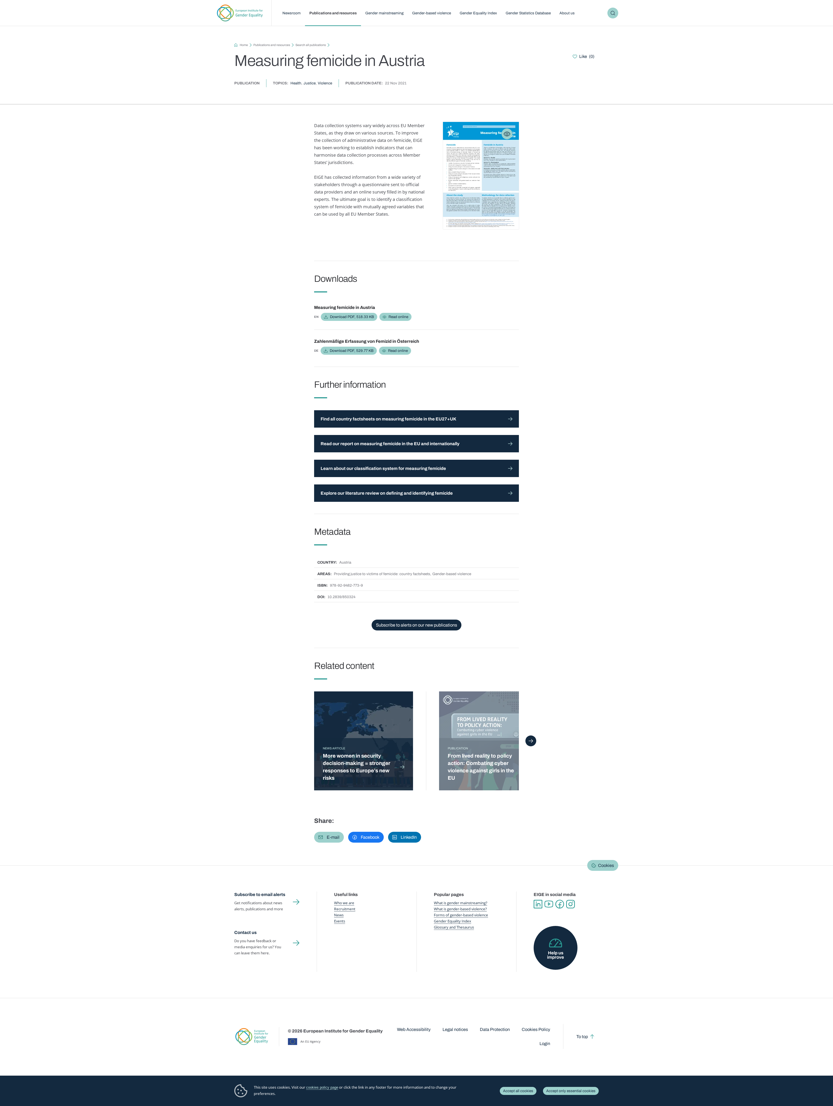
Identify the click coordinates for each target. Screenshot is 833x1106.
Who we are (344, 902)
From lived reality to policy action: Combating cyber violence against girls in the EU (481, 767)
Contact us (245, 932)
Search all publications (310, 45)
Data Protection (495, 1029)
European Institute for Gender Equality (240, 13)
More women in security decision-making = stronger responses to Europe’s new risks (356, 767)
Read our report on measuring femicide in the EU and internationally (390, 443)
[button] (329, 837)
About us (567, 13)
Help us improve (555, 955)
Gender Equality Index (478, 13)
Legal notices (455, 1029)
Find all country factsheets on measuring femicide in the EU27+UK (388, 419)
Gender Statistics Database (528, 13)
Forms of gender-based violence (461, 914)
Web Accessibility (414, 1029)
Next (530, 740)
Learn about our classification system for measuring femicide (383, 468)
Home (244, 45)
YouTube (548, 904)
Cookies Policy (536, 1029)
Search (612, 13)
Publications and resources (333, 13)
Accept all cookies (518, 1091)
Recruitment (344, 908)
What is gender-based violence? (460, 908)
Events (339, 921)
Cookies (606, 865)
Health (295, 83)
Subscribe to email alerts (259, 894)
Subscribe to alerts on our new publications (416, 625)
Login (544, 1043)
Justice (309, 83)
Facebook (559, 904)
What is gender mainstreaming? (460, 902)
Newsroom (291, 13)
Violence (325, 83)
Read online (398, 317)
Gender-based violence (431, 13)
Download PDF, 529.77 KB (352, 351)
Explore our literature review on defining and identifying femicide (387, 493)
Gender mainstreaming (384, 13)
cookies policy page (322, 1087)
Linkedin (538, 904)
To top (582, 1036)
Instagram (570, 904)
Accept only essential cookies (570, 1091)
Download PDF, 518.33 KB (352, 317)
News (339, 914)
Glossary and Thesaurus (454, 927)
